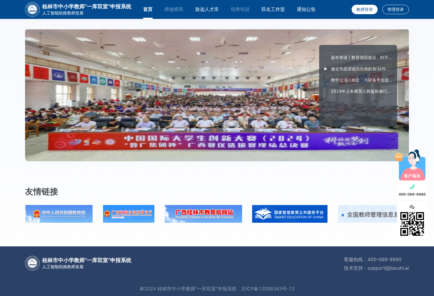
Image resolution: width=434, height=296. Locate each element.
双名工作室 (273, 9)
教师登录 (364, 9)
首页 (148, 9)
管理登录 (395, 9)
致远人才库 (207, 9)
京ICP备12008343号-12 (268, 289)
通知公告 (306, 9)
